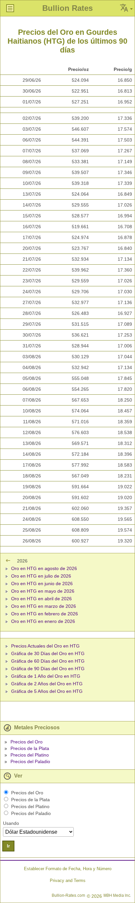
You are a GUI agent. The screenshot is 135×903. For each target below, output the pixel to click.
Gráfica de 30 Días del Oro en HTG (48, 653)
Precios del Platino (29, 755)
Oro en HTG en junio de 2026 (42, 583)
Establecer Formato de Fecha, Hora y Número (67, 868)
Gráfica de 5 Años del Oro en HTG (47, 691)
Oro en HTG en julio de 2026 (41, 576)
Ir (8, 846)
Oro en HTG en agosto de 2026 (44, 568)
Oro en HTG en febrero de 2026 (44, 613)
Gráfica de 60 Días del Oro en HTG (48, 661)
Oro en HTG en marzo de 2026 (43, 606)
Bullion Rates (67, 8)
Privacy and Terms (68, 880)
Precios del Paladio (30, 761)
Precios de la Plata (29, 748)
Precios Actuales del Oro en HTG (45, 646)
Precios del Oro (26, 741)
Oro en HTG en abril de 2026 (41, 598)
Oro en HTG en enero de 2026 (43, 621)
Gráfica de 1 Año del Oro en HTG (45, 676)
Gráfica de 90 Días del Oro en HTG (48, 668)
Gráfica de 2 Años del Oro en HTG (47, 683)
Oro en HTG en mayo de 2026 (42, 591)
